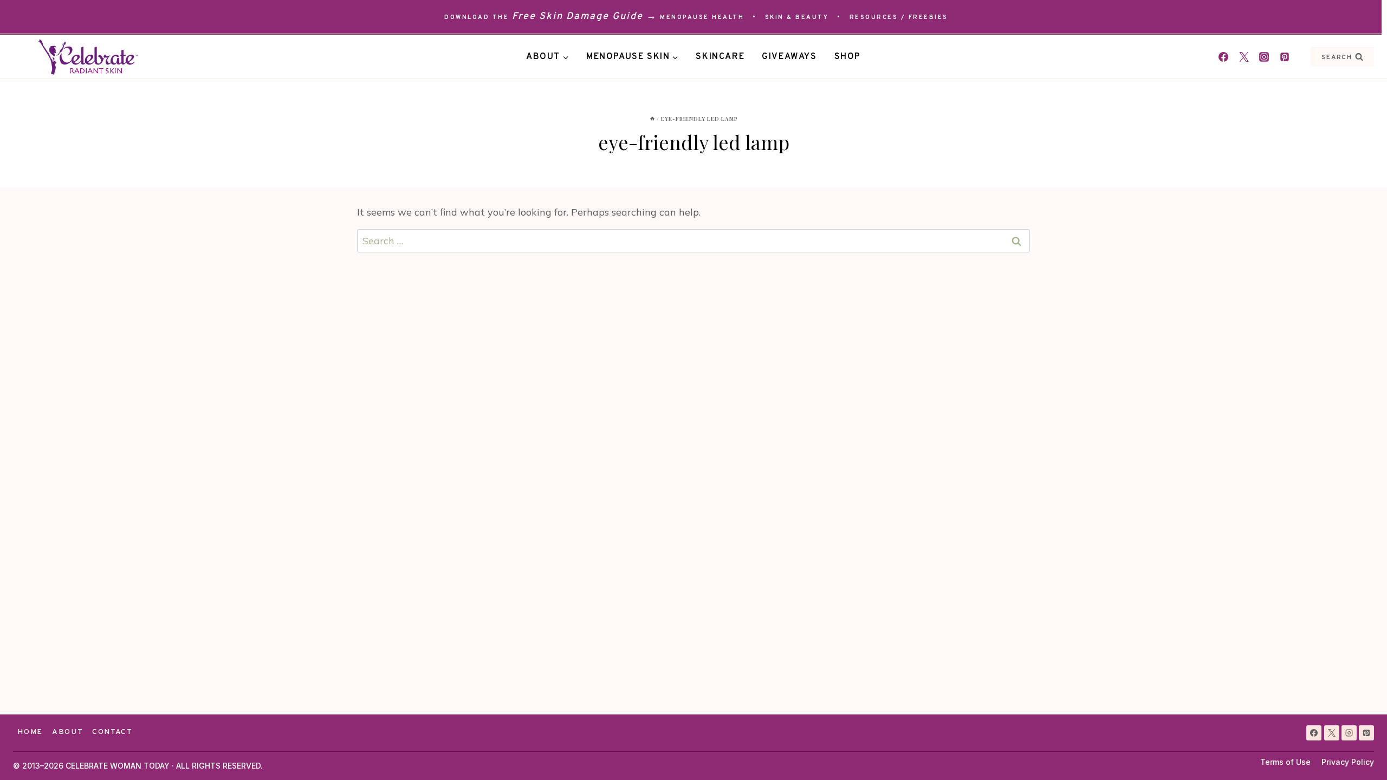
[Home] (652, 118)
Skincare (720, 56)
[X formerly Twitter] (1244, 57)
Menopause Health (702, 17)
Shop (847, 56)
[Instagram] (1264, 57)
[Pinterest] (1284, 57)
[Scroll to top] (1359, 752)
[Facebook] (1223, 57)
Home (30, 732)
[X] (1331, 732)
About (67, 732)
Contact (112, 732)
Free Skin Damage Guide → (584, 16)
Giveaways (789, 56)
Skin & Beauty (797, 17)
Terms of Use (1285, 761)
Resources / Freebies (899, 17)
